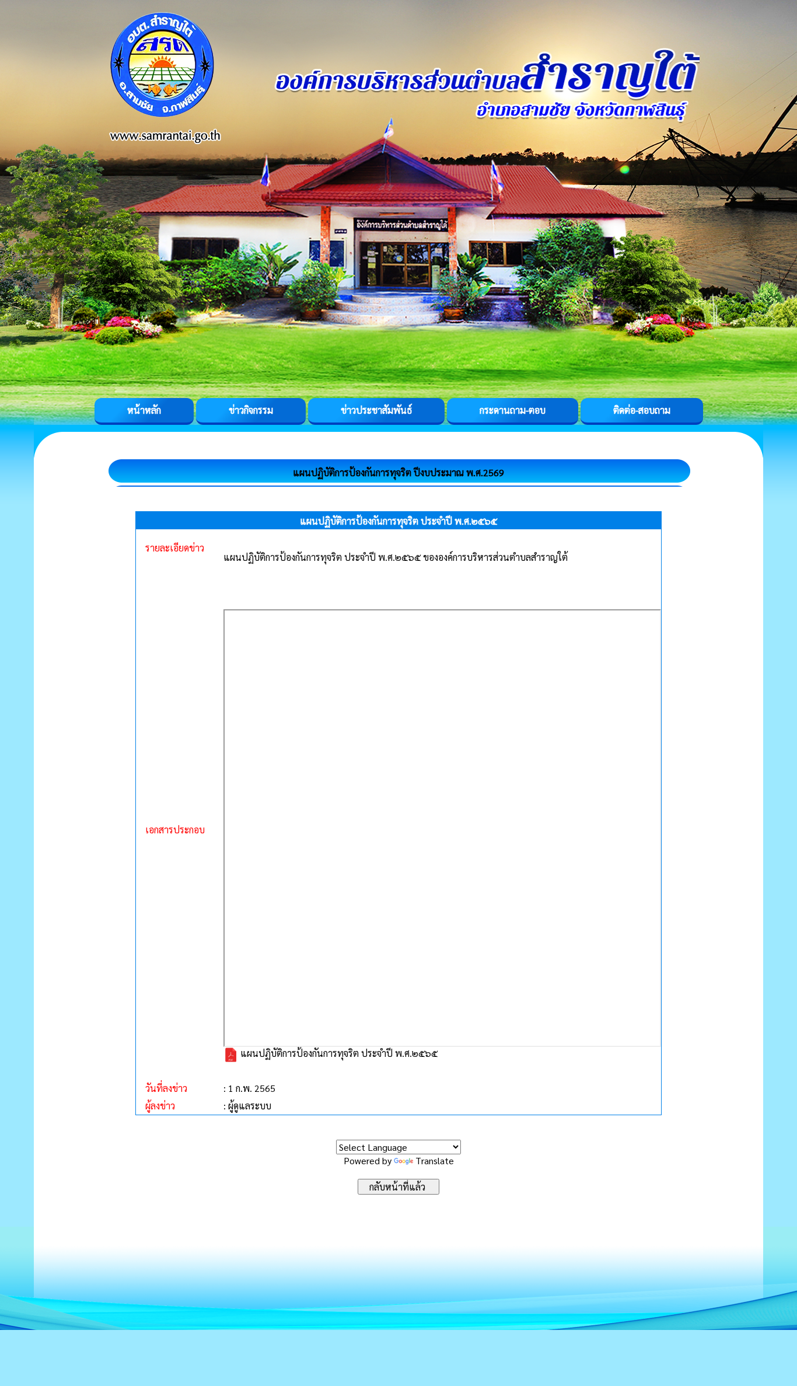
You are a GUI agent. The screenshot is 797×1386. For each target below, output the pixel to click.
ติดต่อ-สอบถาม (641, 410)
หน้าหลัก (144, 410)
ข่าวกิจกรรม (251, 410)
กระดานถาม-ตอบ (513, 410)
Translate (434, 1160)
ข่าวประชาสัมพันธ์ (376, 410)
